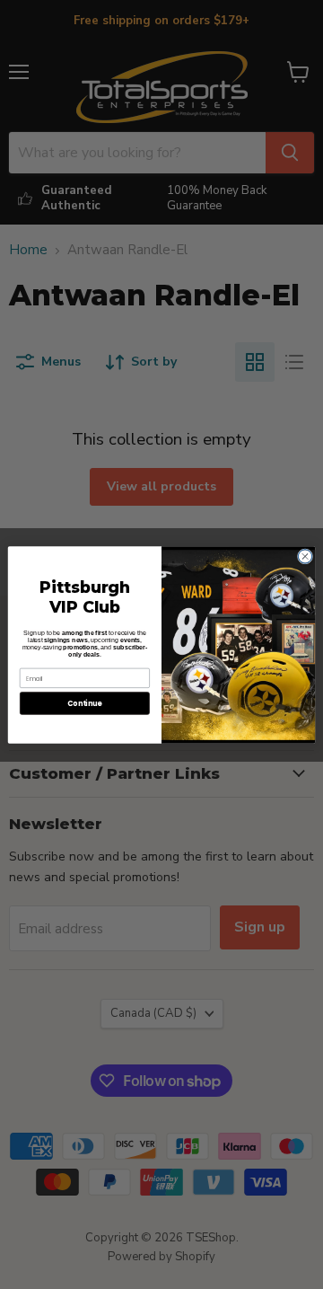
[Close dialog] (304, 555)
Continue (84, 703)
